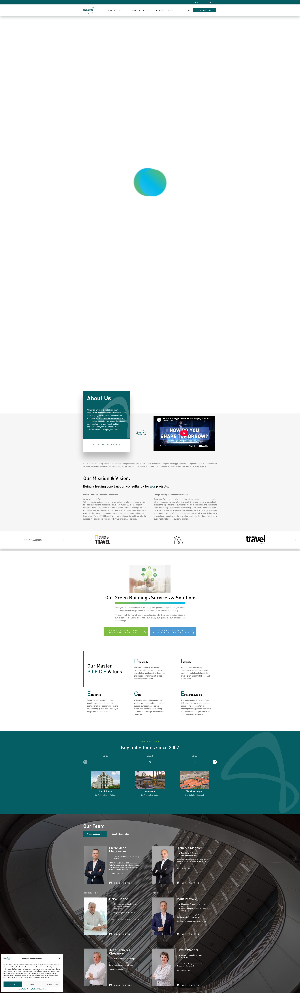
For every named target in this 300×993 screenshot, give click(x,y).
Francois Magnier (189, 848)
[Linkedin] (110, 882)
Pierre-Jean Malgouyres (117, 849)
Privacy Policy (31, 989)
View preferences (51, 984)
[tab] (95, 834)
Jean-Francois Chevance (119, 951)
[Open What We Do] (148, 10)
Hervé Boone (118, 899)
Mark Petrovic (186, 899)
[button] (59, 959)
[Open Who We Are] (124, 10)
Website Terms (42, 989)
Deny (32, 984)
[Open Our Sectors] (173, 10)
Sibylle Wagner (187, 950)
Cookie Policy (21, 989)
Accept (12, 984)
